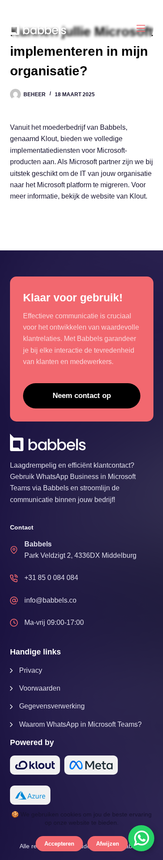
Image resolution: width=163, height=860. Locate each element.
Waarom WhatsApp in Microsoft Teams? (80, 724)
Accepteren (59, 843)
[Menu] (140, 28)
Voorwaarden (39, 688)
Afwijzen (107, 843)
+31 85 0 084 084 (51, 577)
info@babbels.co (50, 600)
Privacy (30, 670)
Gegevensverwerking (52, 706)
